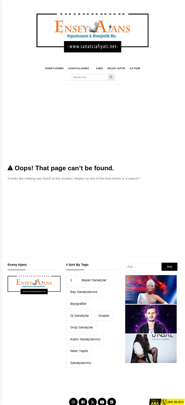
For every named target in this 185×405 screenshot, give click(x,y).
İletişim (135, 68)
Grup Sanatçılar (81, 327)
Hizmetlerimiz (54, 68)
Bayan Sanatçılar (94, 280)
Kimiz (99, 68)
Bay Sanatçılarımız (84, 292)
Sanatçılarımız (78, 68)
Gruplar (103, 315)
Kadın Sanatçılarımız (85, 339)
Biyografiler (78, 304)
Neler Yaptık (116, 68)
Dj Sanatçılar (79, 315)
